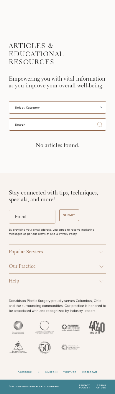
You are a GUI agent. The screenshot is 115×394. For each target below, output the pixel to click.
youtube (69, 372)
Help (14, 281)
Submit (69, 215)
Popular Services (26, 252)
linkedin (51, 372)
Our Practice (22, 266)
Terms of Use (101, 386)
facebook (25, 372)
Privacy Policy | (84, 386)
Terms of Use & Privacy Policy (57, 234)
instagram (89, 372)
